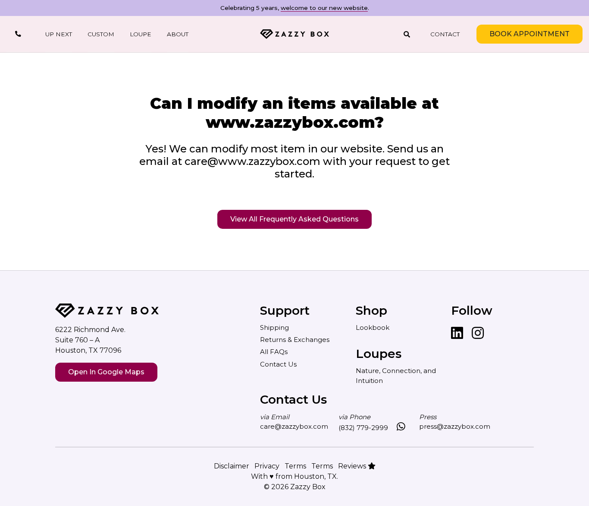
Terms (295, 466)
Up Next (58, 34)
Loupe (140, 34)
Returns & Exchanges (294, 339)
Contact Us (278, 364)
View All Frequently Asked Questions (294, 219)
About (177, 34)
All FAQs (274, 352)
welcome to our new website (324, 7)
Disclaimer (231, 466)
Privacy (266, 466)
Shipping (274, 327)
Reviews (353, 466)
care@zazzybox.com (294, 426)
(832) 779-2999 (363, 428)
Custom (101, 34)
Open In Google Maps (106, 372)
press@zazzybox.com (454, 426)
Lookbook (372, 327)
